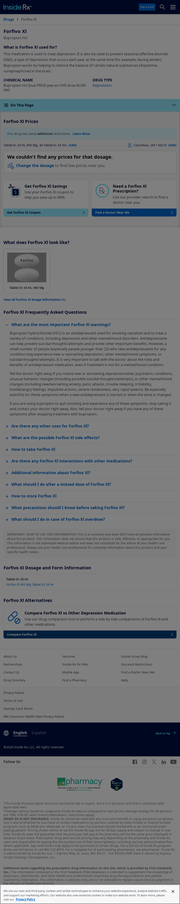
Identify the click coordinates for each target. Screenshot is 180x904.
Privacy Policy (25, 899)
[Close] (173, 891)
